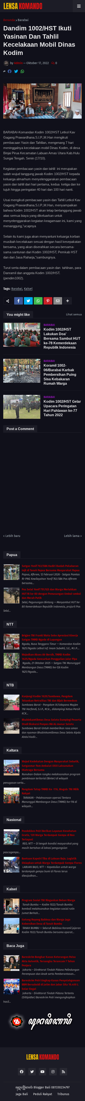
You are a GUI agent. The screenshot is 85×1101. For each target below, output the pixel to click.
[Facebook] (10, 71)
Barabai (23, 20)
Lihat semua (74, 314)
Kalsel (28, 289)
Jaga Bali (22, 1094)
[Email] (57, 301)
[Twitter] (16, 71)
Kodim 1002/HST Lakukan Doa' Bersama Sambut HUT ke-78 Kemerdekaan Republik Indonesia (62, 338)
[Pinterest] (48, 301)
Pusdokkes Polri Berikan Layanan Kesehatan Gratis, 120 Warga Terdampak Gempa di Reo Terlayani (49, 835)
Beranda (9, 20)
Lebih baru (12, 536)
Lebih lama (72, 536)
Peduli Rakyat (42, 1094)
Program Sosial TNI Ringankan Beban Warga (48, 900)
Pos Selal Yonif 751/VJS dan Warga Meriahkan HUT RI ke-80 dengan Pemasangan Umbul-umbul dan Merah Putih (51, 593)
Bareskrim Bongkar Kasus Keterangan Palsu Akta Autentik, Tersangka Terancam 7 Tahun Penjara (49, 961)
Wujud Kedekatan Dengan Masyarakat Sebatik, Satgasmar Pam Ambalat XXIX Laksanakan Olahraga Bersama (50, 766)
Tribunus (63, 1094)
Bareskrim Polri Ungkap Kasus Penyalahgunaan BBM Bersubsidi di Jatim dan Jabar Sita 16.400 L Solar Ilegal (51, 984)
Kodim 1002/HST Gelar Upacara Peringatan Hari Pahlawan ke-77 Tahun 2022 (62, 408)
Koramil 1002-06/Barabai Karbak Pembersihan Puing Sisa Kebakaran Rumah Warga (60, 374)
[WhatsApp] (22, 71)
